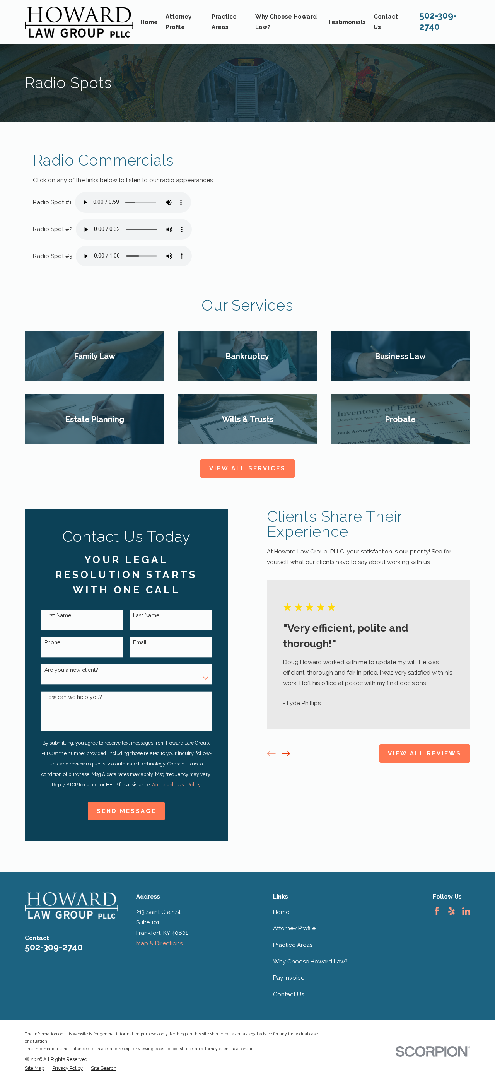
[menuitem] (34, 1068)
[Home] (79, 22)
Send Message (126, 811)
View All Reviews (424, 753)
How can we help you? (73, 697)
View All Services (247, 468)
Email (140, 642)
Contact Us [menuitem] (386, 22)
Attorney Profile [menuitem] (178, 22)
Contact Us (288, 994)
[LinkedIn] (466, 911)
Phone (52, 642)
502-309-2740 (54, 947)
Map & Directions (159, 943)
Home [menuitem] (149, 22)
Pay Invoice (288, 977)
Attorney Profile (294, 928)
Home (281, 912)
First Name (57, 615)
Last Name (146, 615)
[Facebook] (437, 911)
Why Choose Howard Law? (310, 961)
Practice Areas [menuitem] (224, 22)
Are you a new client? (71, 670)
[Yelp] (451, 911)
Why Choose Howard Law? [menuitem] (286, 22)
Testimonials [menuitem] (347, 22)
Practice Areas (292, 944)
